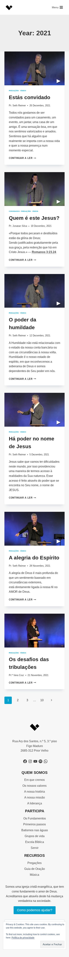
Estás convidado (29, 97)
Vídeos (23, 91)
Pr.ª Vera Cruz (16, 675)
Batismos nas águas (34, 830)
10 (42, 700)
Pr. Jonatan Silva (18, 226)
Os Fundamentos (34, 818)
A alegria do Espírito (34, 558)
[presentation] (34, 68)
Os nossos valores (34, 785)
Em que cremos (34, 779)
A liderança (34, 803)
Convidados (14, 211)
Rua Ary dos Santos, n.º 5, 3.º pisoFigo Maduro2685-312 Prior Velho (34, 746)
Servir (34, 847)
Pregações (14, 91)
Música (34, 874)
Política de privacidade (23, 937)
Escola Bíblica (34, 842)
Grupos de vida (35, 836)
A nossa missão (34, 797)
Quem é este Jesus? (34, 218)
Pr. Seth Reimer (17, 105)
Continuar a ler (22, 158)
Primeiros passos (34, 824)
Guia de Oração (34, 868)
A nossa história (34, 791)
